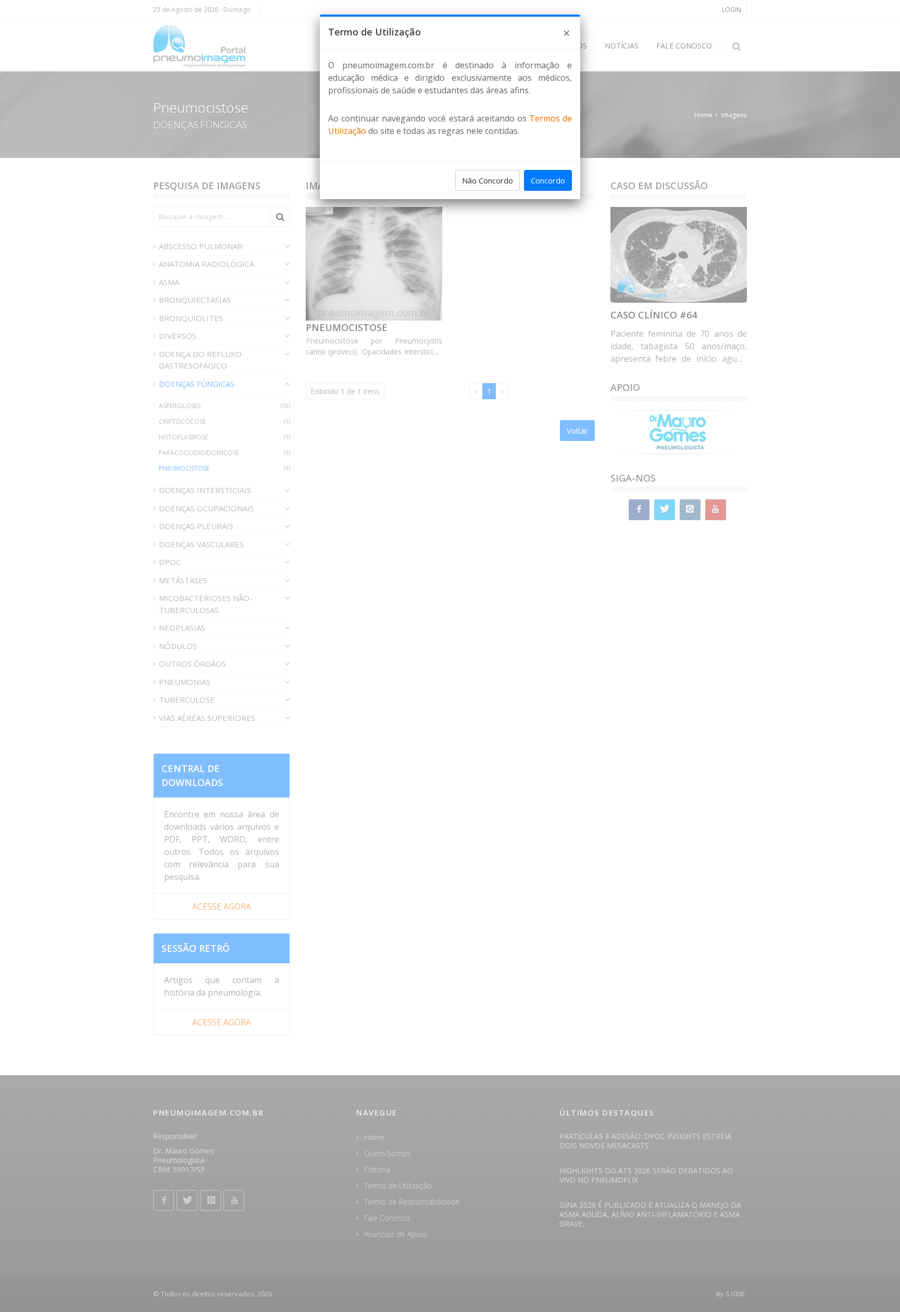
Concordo (548, 180)
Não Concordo (487, 180)
